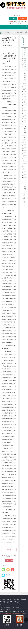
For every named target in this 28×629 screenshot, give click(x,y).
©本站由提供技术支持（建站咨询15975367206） (13, 613)
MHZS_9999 (8, 611)
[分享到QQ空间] (8, 569)
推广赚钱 (16, 599)
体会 (25, 21)
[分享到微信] (4, 569)
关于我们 (2, 602)
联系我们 (9, 599)
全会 (15, 21)
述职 (19, 23)
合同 (10, 23)
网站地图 (16, 602)
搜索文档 (14, 18)
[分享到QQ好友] (4, 575)
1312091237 (20, 611)
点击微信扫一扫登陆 (11, 560)
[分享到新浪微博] (13, 569)
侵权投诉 (9, 602)
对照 (16, 23)
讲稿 (13, 23)
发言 (19, 21)
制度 (22, 21)
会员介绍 (2, 599)
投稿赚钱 (23, 18)
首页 (1, 32)
